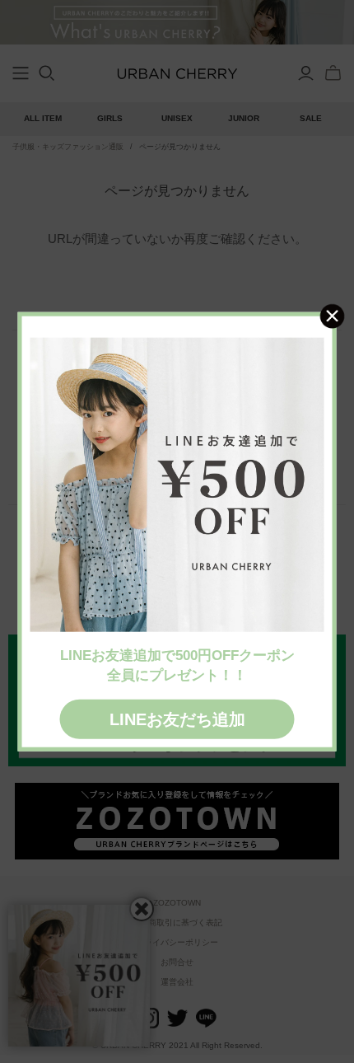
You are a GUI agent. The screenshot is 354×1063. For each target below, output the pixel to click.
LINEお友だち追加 (177, 718)
